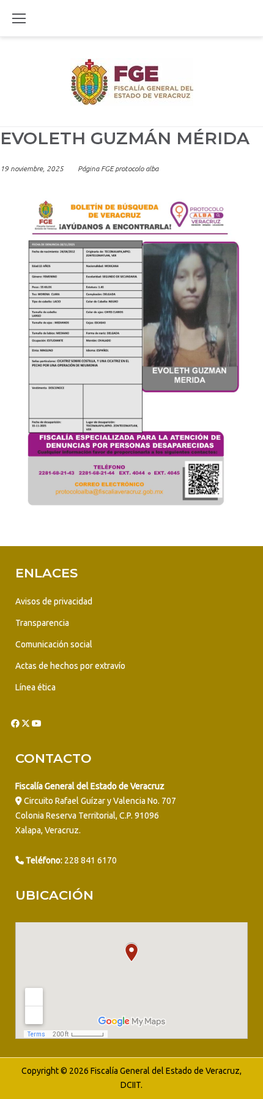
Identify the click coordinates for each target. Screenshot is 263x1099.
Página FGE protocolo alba (118, 168)
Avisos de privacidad (53, 601)
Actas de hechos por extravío (70, 666)
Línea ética (35, 687)
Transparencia (42, 623)
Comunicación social (53, 644)
